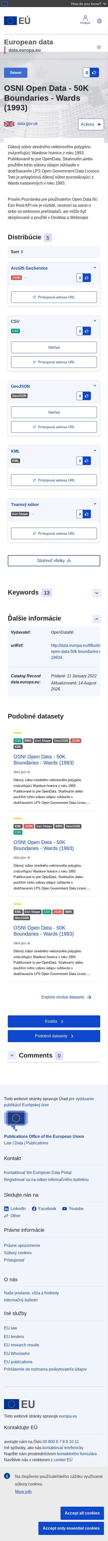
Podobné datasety (51, 1036)
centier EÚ (63, 1460)
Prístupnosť (14, 1260)
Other (15, 1216)
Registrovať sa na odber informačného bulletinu (46, 1179)
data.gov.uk (27, 123)
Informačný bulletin (21, 1300)
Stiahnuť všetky (51, 560)
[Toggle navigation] (98, 47)
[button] (89, 3)
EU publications (18, 1362)
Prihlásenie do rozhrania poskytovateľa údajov (45, 1369)
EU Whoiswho (17, 1353)
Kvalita (51, 1021)
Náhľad (54, 412)
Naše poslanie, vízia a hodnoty (31, 1293)
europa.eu (68, 1416)
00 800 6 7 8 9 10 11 (61, 1442)
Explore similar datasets (66, 997)
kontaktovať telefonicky (62, 1448)
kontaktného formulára (77, 1454)
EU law (10, 1328)
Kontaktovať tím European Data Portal (38, 1172)
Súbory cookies (18, 1253)
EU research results (21, 1345)
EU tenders (14, 1336)
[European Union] (52, 1404)
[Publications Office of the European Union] (52, 1119)
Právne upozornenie (22, 1245)
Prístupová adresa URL (56, 297)
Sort (15, 252)
